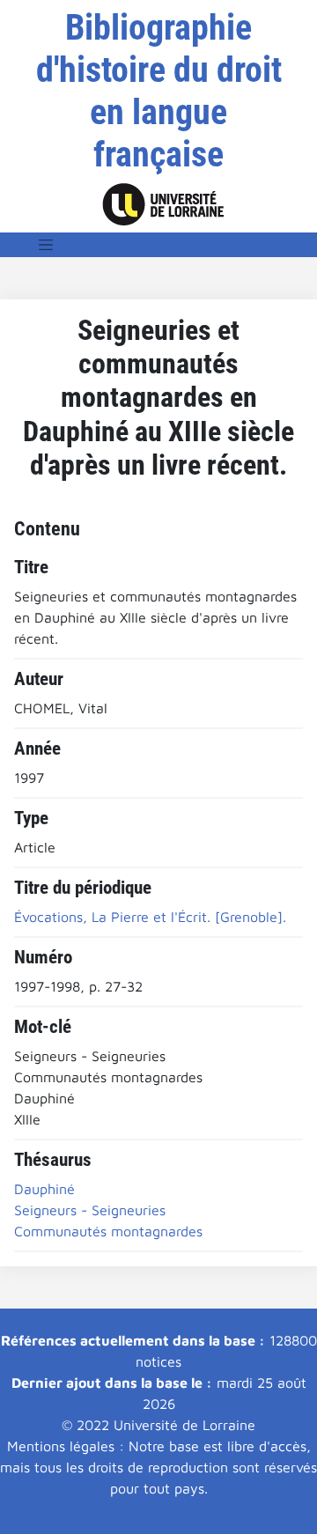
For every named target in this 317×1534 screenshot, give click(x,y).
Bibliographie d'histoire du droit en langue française (159, 91)
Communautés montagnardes (108, 1231)
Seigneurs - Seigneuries (90, 1210)
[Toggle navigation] (45, 244)
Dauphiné (44, 1189)
